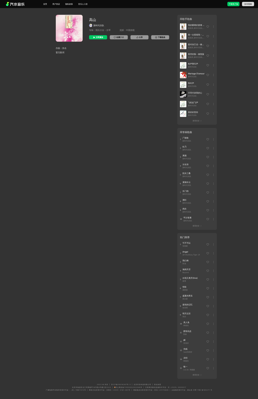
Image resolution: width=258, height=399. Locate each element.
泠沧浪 (185, 164)
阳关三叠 (186, 173)
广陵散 (185, 138)
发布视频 (248, 4)
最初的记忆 (187, 304)
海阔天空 (186, 269)
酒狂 (184, 200)
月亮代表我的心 (195, 93)
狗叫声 (191, 83)
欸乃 (184, 146)
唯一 (185, 366)
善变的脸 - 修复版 (196, 54)
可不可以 (186, 243)
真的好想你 (193, 112)
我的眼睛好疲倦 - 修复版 (196, 25)
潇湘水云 (186, 182)
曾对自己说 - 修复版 (196, 44)
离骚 (184, 155)
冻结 (185, 358)
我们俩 (185, 260)
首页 (45, 4)
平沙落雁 (187, 217)
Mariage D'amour (196, 73)
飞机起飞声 (193, 102)
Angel (185, 252)
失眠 (185, 349)
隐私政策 (69, 4)
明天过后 (186, 313)
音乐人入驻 (83, 4)
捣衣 (184, 208)
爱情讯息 (187, 331)
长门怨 (185, 191)
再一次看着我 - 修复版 (196, 34)
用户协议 (56, 4)
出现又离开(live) (190, 278)
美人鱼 (186, 322)
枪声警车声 (193, 63)
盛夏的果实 (187, 295)
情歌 (184, 287)
